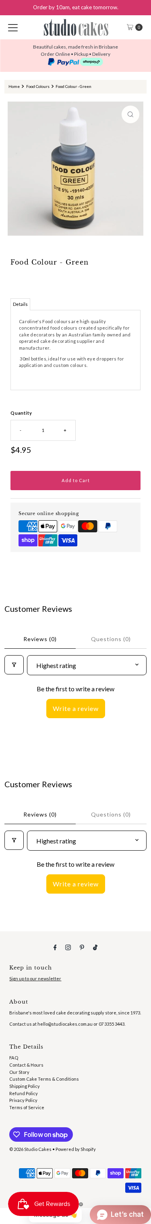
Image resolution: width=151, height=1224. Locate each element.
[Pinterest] (82, 947)
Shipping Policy (24, 1086)
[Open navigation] (13, 27)
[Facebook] (55, 947)
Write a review (76, 708)
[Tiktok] (95, 947)
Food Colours (38, 86)
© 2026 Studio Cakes (30, 1149)
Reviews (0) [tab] (40, 638)
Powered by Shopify (76, 1149)
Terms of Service (26, 1107)
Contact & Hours (26, 1064)
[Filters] (14, 664)
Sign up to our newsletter (35, 978)
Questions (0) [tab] (111, 638)
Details (20, 304)
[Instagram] (68, 947)
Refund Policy (23, 1093)
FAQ (13, 1057)
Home (14, 86)
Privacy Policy (23, 1100)
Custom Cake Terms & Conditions (44, 1078)
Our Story (19, 1072)
